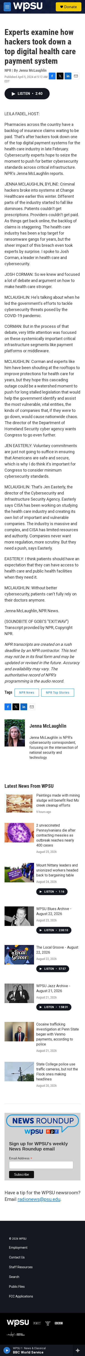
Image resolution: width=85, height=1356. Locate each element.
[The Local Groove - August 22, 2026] (19, 954)
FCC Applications (21, 1296)
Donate (70, 7)
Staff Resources (21, 1267)
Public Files (17, 1286)
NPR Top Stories (57, 692)
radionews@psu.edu (39, 1199)
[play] (7, 1350)
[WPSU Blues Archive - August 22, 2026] (19, 916)
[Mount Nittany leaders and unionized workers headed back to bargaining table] (19, 872)
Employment (18, 1247)
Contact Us (17, 1257)
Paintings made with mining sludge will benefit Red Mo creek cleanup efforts (58, 800)
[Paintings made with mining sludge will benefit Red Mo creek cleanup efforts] (19, 803)
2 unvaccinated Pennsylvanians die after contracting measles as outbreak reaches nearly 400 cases (55, 835)
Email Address (20, 1158)
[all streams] (79, 1350)
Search (14, 1277)
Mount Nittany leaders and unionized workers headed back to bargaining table (57, 870)
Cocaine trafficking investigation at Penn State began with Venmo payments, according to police (57, 1034)
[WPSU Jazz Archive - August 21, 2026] (19, 993)
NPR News (26, 692)
